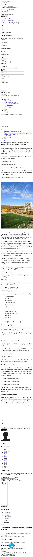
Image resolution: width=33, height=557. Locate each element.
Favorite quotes (4, 72)
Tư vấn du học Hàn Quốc (10, 102)
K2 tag (8, 106)
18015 (5, 460)
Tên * (16, 477)
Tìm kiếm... (3, 92)
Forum (5, 109)
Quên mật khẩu (7, 19)
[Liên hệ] (11, 546)
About (3, 81)
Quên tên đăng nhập (9, 20)
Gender (2, 60)
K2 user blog (10, 105)
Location (3, 69)
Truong (7, 126)
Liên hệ (5, 110)
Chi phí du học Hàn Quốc (13, 103)
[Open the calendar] (16, 68)
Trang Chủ (6, 99)
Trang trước (6, 451)
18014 (5, 459)
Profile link (3, 63)
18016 (5, 462)
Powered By (8, 555)
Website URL (18, 480)
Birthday (4, 66)
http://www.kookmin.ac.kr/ (16, 177)
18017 (5, 463)
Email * (17, 479)
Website (2, 78)
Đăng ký (6, 111)
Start (5, 449)
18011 (5, 455)
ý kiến (7, 137)
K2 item (9, 107)
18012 (5, 456)
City (2, 75)
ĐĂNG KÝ (3, 91)
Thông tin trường (8, 100)
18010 (5, 453)
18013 (5, 458)
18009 (5, 452)
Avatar (2, 57)
